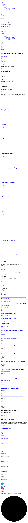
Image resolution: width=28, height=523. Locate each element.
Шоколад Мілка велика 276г (9, 338)
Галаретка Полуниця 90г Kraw (10, 388)
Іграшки (3, 124)
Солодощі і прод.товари (8, 240)
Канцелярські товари (7, 153)
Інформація (5, 7)
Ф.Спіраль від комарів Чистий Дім (11, 353)
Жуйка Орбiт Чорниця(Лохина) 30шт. (12, 330)
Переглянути (4, 265)
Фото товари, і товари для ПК (9, 254)
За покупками (4, 56)
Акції (4, 4)
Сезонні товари (5, 226)
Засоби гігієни (5, 139)
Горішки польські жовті (8, 346)
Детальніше (3, 431)
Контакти (8, 9)
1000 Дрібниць (5, 110)
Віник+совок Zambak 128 (8, 313)
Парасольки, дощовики (8, 182)
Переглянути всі (4, 326)
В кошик (13, 307)
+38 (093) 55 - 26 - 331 (6, 26)
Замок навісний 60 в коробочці (10, 403)
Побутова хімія (5, 197)
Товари (5, 5)
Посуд (2, 211)
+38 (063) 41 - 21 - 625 (6, 24)
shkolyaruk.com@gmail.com (7, 28)
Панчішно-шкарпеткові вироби (10, 168)
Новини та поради (10, 10)
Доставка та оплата (10, 8)
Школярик (10, 493)
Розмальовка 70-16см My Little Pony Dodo (13, 361)
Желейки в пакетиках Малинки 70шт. (12, 396)
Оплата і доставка (6, 428)
